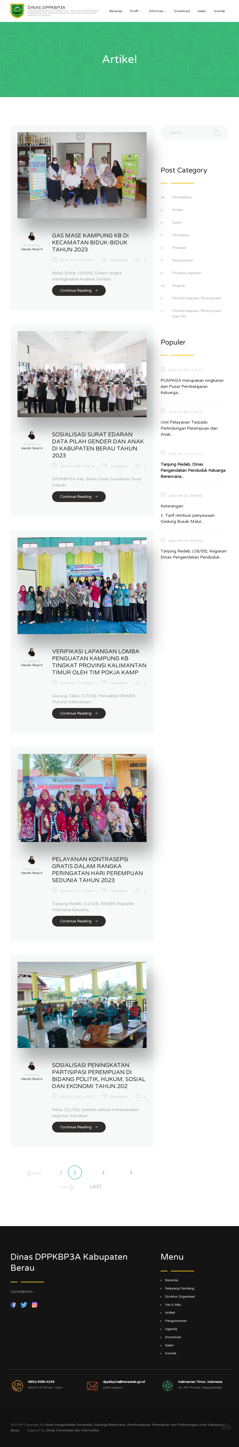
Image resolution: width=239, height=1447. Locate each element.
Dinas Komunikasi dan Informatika (72, 1430)
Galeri (201, 11)
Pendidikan (118, 260)
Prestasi (179, 247)
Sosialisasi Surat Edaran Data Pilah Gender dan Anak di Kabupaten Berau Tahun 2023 (98, 445)
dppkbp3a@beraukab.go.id (124, 1382)
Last (96, 1187)
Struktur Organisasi (180, 1296)
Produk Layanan (187, 273)
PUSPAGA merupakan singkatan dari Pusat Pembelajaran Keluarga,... (192, 386)
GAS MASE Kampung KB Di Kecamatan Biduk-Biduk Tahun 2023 (90, 242)
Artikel (170, 1313)
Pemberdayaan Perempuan (197, 298)
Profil (135, 11)
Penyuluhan (183, 260)
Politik (178, 210)
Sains (177, 222)
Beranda (115, 11)
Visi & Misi (173, 1305)
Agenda (171, 1329)
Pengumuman (176, 1321)
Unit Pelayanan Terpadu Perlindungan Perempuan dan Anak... (189, 428)
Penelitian (181, 235)
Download (182, 11)
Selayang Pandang (179, 1288)
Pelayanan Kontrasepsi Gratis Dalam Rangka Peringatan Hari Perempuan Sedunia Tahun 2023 (97, 870)
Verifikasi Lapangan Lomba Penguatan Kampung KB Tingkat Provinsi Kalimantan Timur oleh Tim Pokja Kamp (99, 662)
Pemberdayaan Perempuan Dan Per (196, 313)
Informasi (157, 11)
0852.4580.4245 (41, 1382)
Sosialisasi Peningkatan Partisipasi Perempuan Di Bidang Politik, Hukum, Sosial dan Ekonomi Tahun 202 (98, 1076)
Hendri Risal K (32, 249)
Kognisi (179, 285)
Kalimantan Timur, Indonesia (200, 1382)
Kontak (219, 11)
